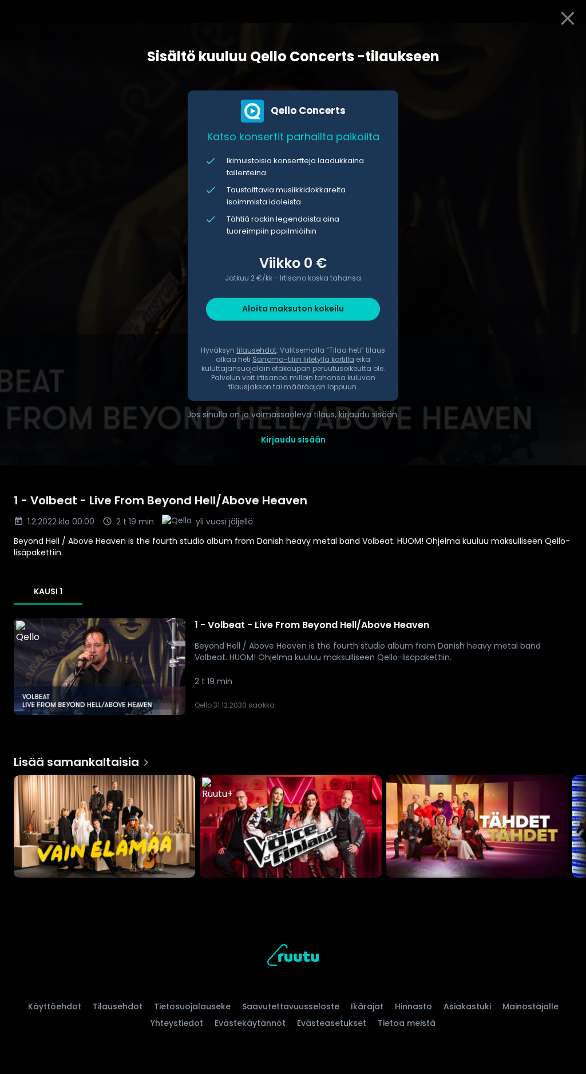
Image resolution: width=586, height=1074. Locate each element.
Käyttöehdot (54, 1006)
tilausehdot (256, 350)
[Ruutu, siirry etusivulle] (293, 957)
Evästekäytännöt (250, 1023)
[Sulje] (567, 18)
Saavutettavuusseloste (290, 1006)
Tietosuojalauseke (192, 1006)
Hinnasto (413, 1006)
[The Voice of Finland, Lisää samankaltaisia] (290, 827)
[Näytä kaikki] (293, 823)
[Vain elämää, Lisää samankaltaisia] (104, 827)
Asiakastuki (467, 1006)
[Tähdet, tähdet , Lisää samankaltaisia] (477, 827)
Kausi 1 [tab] (48, 591)
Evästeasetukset (331, 1023)
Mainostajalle (530, 1006)
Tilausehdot (117, 1006)
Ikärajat (367, 1006)
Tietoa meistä (406, 1023)
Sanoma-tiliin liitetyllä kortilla (303, 359)
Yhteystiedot (177, 1023)
